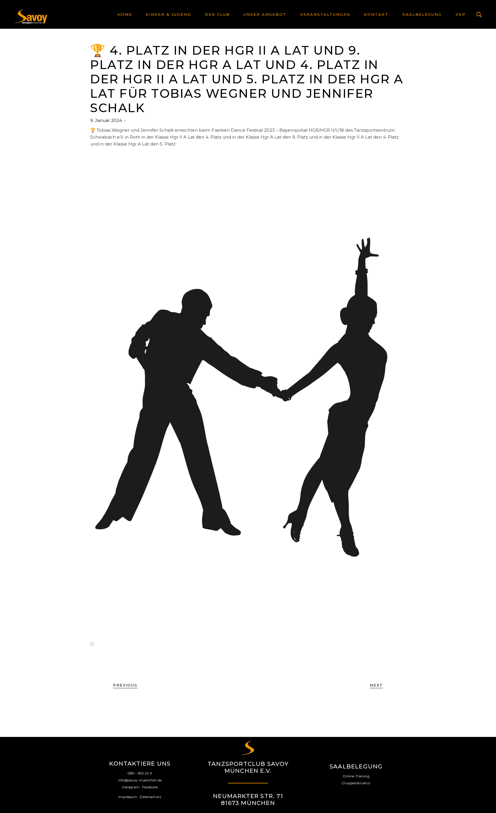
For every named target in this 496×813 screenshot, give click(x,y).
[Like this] (92, 644)
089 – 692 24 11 (139, 773)
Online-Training (356, 776)
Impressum (127, 797)
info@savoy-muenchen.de (140, 780)
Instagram (131, 787)
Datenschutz (150, 797)
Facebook (150, 787)
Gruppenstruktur (356, 783)
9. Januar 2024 (106, 120)
